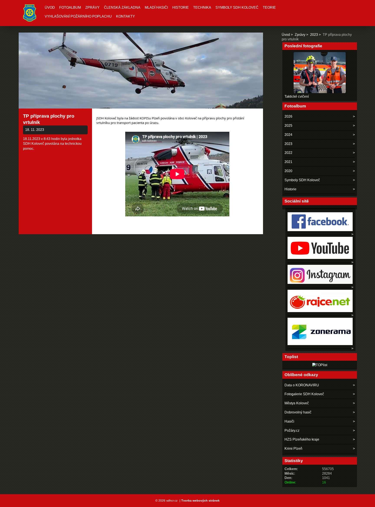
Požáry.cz (292, 430)
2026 (288, 116)
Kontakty (125, 16)
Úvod (50, 7)
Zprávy (92, 7)
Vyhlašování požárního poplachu (78, 16)
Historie (180, 7)
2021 (288, 162)
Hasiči (289, 421)
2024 (288, 135)
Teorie (269, 7)
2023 (314, 34)
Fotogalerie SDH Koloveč (304, 394)
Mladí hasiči (156, 7)
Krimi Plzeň (293, 448)
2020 (288, 171)
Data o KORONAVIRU (302, 385)
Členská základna (122, 7)
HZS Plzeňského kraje (302, 439)
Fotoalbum (70, 7)
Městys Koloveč (297, 403)
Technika (202, 7)
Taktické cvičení (297, 96)
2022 (288, 153)
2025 (288, 125)
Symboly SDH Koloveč (236, 7)
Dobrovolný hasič (298, 412)
